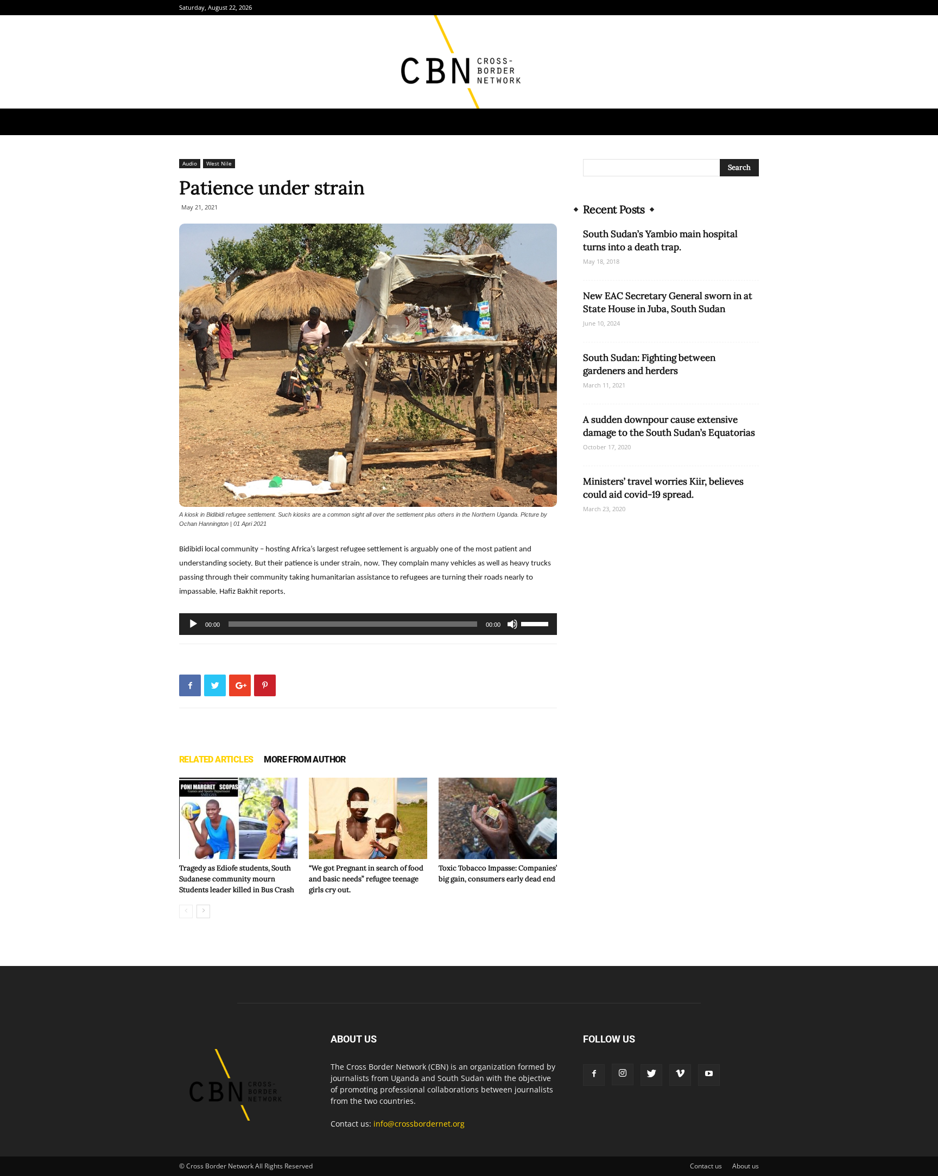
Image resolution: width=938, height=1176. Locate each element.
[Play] (193, 624)
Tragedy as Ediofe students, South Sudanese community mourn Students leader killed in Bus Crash (236, 878)
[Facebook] (594, 1075)
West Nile (219, 163)
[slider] (536, 623)
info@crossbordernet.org (419, 1123)
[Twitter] (651, 1075)
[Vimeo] (680, 1075)
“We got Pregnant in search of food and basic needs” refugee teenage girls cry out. (366, 878)
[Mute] (512, 624)
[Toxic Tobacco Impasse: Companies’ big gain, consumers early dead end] (498, 818)
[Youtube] (709, 1075)
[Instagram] (622, 1074)
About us (745, 1166)
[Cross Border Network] (469, 62)
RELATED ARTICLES (216, 759)
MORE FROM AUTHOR (304, 759)
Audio (189, 163)
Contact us (706, 1166)
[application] (368, 624)
